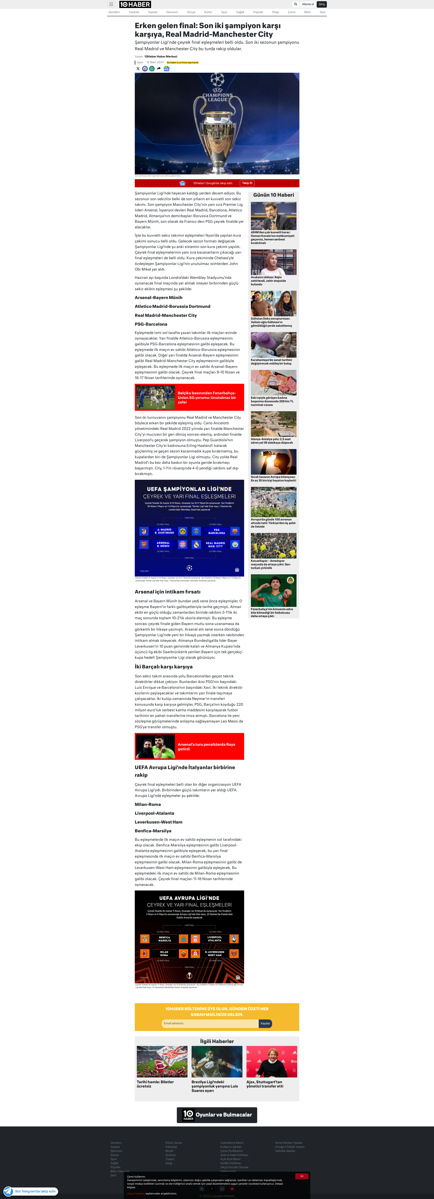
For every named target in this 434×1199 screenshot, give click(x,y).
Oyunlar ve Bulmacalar (223, 1115)
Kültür (208, 12)
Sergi (168, 1163)
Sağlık (240, 12)
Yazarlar (134, 12)
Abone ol (308, 4)
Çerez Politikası (136, 1194)
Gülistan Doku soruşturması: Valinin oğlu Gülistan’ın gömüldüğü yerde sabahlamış (271, 322)
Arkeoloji (171, 1147)
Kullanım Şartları (231, 1147)
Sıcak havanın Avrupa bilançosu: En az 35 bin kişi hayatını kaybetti (273, 479)
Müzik (169, 1151)
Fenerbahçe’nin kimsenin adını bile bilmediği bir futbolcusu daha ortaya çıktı (272, 613)
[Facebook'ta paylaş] (145, 68)
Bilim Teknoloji (120, 1171)
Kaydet (265, 1023)
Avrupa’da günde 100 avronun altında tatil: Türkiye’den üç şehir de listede (273, 523)
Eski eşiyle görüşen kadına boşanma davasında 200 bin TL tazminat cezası (272, 402)
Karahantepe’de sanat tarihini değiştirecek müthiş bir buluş (271, 362)
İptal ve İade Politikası (234, 1155)
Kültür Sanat (173, 1143)
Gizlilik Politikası (230, 1163)
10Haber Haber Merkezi (160, 56)
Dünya (191, 12)
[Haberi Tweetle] (138, 68)
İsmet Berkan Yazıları (288, 1143)
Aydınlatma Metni (231, 1143)
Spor (224, 12)
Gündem (114, 12)
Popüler (258, 12)
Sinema (170, 1155)
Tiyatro (169, 1159)
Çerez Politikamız (231, 1151)
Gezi (323, 12)
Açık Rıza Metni (230, 1159)
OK (301, 1176)
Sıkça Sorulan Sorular (234, 1167)
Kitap (275, 12)
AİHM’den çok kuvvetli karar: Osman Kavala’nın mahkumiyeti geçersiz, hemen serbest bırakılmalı (272, 237)
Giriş (322, 4)
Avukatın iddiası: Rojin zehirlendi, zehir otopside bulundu (268, 281)
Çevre (291, 12)
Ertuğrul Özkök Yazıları (290, 1147)
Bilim (307, 12)
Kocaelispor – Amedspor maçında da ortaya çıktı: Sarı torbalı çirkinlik (270, 565)
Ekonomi (172, 12)
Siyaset (152, 12)
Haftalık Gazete (285, 1151)
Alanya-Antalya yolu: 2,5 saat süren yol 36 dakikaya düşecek (272, 441)
